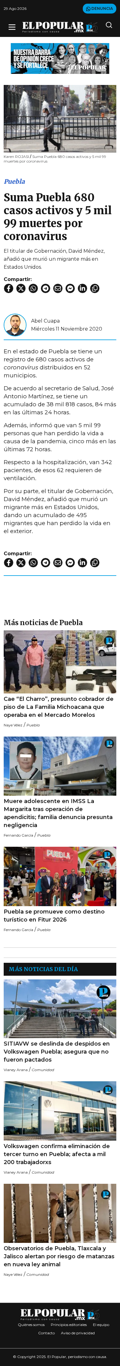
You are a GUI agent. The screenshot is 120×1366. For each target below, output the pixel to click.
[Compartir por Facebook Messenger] (70, 288)
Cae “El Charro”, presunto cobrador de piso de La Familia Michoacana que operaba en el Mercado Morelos (59, 707)
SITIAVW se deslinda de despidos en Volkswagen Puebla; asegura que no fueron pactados (57, 1051)
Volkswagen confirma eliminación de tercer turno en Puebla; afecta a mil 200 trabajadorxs (57, 1154)
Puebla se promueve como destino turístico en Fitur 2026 (54, 915)
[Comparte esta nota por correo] (58, 288)
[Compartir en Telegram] (45, 288)
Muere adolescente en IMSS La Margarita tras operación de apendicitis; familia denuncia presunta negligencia (58, 813)
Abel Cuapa (45, 321)
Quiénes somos (31, 1324)
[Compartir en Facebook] (9, 288)
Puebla (14, 181)
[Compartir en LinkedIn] (82, 288)
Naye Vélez (13, 725)
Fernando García (18, 835)
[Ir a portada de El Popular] (60, 27)
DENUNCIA (101, 8)
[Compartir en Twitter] (21, 288)
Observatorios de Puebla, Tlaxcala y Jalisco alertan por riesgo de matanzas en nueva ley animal (59, 1256)
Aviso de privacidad (78, 1333)
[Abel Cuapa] (15, 324)
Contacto (46, 1333)
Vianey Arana (16, 1069)
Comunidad (43, 1069)
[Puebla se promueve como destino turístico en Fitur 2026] (60, 876)
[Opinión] (60, 58)
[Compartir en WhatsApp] (33, 288)
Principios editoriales (69, 1324)
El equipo (101, 1324)
